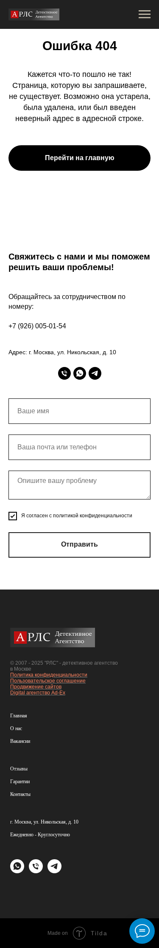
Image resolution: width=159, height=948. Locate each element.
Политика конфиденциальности (48, 675)
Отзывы (19, 769)
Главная (18, 716)
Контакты (20, 794)
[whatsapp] (79, 373)
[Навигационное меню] (145, 14)
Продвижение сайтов (35, 687)
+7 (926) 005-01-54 (37, 326)
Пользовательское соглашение (48, 681)
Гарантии (20, 781)
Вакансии (20, 741)
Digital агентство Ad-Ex (37, 693)
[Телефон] (64, 373)
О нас (16, 728)
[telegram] (95, 373)
